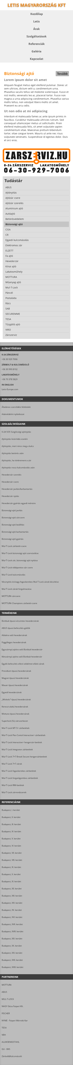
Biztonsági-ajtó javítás (12, 510)
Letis (36, 21)
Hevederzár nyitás (10, 496)
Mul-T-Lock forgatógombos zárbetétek (20, 778)
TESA (4, 1027)
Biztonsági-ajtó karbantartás (15, 531)
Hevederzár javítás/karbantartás (17, 489)
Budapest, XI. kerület (11, 881)
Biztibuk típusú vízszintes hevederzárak (20, 620)
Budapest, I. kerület (11, 810)
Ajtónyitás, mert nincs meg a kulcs (18, 446)
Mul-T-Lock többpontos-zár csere (17, 567)
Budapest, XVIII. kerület (12, 931)
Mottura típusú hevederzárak (15, 713)
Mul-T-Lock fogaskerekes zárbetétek (19, 770)
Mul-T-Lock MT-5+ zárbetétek (15, 728)
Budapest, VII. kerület (12, 852)
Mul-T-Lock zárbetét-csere (14, 546)
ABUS (4, 992)
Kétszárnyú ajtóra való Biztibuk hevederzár (22, 656)
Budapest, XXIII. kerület (12, 967)
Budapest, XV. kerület (12, 910)
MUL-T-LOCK (8, 999)
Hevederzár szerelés (11, 474)
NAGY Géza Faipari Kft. (12, 1006)
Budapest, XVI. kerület (12, 917)
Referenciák (37, 44)
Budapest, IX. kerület (11, 867)
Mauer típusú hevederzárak (15, 685)
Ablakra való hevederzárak (14, 635)
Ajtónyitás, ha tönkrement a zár (16, 460)
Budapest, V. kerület (11, 838)
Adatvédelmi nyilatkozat (13, 414)
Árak (36, 29)
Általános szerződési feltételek (16, 407)
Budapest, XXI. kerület (12, 952)
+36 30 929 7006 (9, 359)
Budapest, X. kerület (11, 874)
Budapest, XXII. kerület (12, 960)
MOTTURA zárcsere (11, 596)
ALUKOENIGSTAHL (10, 1042)
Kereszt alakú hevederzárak (15, 706)
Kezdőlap (36, 14)
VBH (4, 1034)
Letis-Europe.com (10, 389)
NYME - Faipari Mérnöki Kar (15, 1020)
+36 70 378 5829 (9, 379)
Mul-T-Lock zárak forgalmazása (16, 589)
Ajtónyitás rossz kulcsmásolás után (18, 467)
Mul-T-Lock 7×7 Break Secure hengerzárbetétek (24, 756)
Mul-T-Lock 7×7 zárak (12, 763)
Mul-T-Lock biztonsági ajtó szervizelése (20, 553)
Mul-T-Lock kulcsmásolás (13, 574)
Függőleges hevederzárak (14, 642)
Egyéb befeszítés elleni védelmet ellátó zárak (23, 663)
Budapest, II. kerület (11, 817)
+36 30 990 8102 (9, 369)
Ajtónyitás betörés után (13, 453)
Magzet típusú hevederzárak (15, 678)
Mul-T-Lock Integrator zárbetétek (17, 749)
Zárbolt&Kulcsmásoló (12, 1056)
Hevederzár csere (10, 481)
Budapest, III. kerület (11, 824)
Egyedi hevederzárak (12, 692)
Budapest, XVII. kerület (12, 924)
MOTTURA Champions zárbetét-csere (19, 603)
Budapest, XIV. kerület (12, 902)
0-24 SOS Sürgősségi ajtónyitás (16, 431)
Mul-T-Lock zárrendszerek (14, 792)
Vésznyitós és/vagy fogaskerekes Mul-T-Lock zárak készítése (30, 581)
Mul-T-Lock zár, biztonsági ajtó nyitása (20, 560)
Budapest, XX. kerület (12, 945)
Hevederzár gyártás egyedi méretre (19, 503)
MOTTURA (7, 984)
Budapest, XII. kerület (12, 888)
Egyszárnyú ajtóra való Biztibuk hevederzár (22, 649)
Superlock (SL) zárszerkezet (15, 720)
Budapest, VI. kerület (11, 845)
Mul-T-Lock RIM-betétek (13, 785)
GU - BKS (6, 1049)
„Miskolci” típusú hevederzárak (16, 699)
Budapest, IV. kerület (11, 831)
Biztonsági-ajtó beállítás (13, 524)
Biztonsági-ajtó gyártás (12, 539)
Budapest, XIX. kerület (12, 938)
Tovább (62, 74)
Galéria (36, 51)
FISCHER (6, 1013)
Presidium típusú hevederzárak (16, 670)
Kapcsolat (36, 59)
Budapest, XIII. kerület (12, 895)
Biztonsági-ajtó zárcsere (13, 517)
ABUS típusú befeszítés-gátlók (16, 628)
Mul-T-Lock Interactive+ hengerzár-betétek (22, 742)
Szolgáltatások (36, 36)
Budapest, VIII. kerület (12, 860)
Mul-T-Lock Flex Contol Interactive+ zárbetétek (23, 735)
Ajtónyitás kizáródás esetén (15, 439)
